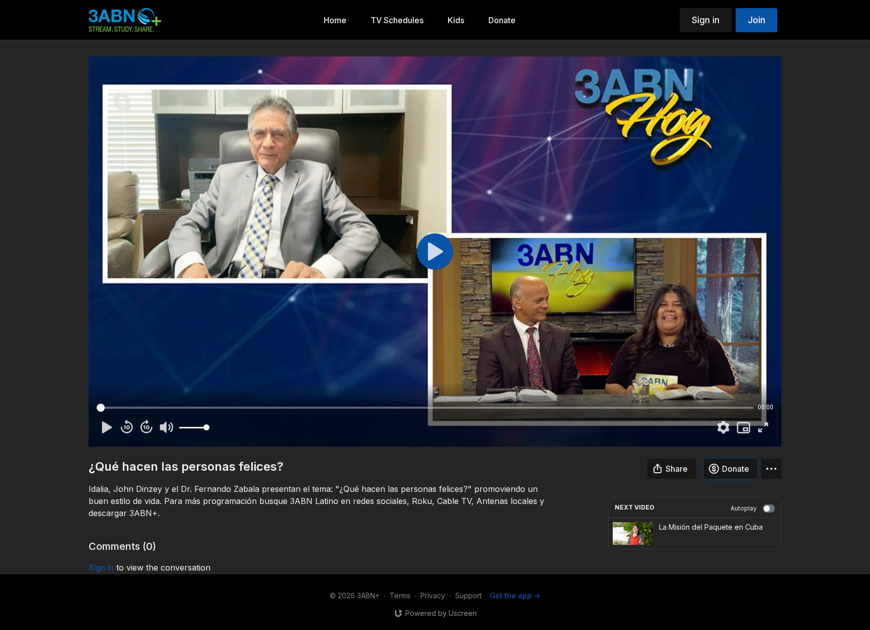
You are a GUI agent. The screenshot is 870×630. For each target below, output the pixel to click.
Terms (400, 595)
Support (468, 595)
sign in (101, 567)
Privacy (432, 595)
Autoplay (744, 508)
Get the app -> (515, 595)
